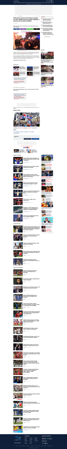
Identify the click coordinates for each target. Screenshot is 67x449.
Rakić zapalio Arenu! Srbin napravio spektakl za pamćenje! (31, 167)
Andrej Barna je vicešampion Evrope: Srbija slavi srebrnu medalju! (31, 427)
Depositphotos (49, 445)
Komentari (51, 16)
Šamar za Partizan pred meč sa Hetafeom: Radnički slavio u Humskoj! (30, 271)
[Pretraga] (46, 1)
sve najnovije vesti (47, 36)
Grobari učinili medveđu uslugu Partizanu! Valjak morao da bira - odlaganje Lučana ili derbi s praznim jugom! (31, 363)
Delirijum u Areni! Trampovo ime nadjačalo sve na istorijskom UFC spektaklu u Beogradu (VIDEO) (30, 208)
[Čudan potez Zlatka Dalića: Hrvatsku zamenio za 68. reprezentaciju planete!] (18, 237)
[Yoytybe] (51, 1)
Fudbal (24, 231)
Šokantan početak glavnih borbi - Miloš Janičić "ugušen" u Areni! (30, 183)
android (22, 127)
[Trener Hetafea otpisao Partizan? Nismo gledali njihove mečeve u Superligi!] (18, 379)
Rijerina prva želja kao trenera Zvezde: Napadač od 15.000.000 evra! (31, 403)
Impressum (24, 445)
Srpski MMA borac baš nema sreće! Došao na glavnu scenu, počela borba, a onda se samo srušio (36, 73)
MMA (14, 131)
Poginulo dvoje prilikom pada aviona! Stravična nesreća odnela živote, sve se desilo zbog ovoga (48, 26)
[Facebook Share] (16, 29)
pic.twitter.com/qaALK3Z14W (19, 97)
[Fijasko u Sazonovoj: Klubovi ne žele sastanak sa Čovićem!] (18, 245)
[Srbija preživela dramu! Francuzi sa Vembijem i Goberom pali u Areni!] (18, 346)
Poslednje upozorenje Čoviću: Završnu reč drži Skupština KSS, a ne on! (31, 260)
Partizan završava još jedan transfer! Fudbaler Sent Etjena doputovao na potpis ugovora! (31, 419)
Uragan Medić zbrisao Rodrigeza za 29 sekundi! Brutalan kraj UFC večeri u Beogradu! (31, 159)
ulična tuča (26, 131)
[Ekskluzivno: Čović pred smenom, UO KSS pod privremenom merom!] (18, 289)
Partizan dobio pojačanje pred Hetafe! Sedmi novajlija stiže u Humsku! (30, 296)
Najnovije (15, 2)
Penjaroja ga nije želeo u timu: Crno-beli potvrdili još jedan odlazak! (31, 337)
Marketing (28, 445)
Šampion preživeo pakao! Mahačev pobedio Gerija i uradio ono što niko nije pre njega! (22, 151)
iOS (19, 127)
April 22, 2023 (16, 82)
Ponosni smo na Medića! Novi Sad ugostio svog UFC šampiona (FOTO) (34, 151)
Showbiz (28, 2)
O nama (17, 445)
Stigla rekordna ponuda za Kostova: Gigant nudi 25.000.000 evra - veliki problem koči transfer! (31, 321)
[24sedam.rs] (16, 1)
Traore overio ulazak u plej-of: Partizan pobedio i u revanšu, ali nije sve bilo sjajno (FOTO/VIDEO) (31, 304)
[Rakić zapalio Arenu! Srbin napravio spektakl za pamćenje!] (18, 168)
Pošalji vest (32, 445)
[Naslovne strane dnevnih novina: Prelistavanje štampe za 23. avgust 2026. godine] (47, 68)
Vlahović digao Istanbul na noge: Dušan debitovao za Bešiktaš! (30, 329)
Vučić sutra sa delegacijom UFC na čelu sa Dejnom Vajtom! (31, 216)
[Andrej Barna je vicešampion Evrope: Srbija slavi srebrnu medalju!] (18, 429)
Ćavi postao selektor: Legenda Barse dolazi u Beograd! (31, 279)
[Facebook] (48, 1)
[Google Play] (49, 438)
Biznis (43, 2)
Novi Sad (36, 442)
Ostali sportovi (21, 70)
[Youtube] (28, 147)
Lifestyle (40, 2)
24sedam (29, 127)
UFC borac (32, 131)
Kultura (46, 2)
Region (36, 439)
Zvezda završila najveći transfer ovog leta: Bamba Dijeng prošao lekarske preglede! (31, 252)
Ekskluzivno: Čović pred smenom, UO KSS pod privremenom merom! (31, 288)
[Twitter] (52, 1)
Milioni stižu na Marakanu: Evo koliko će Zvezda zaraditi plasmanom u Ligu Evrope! (31, 353)
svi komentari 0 (27, 138)
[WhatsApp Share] (30, 29)
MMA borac (17, 131)
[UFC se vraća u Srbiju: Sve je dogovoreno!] (18, 201)
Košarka (24, 246)
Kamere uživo (19, 2)
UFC (29, 131)
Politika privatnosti (37, 445)
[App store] (44, 438)
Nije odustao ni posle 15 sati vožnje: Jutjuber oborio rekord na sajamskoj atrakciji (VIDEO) (48, 19)
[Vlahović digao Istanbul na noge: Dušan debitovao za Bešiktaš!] (18, 330)
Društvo (37, 2)
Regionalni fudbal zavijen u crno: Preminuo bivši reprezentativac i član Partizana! (31, 386)
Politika (23, 2)
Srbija (49, 2)
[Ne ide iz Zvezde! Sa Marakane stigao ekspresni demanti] (18, 396)
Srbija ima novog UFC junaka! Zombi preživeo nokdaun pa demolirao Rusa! (31, 192)
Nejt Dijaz (22, 52)
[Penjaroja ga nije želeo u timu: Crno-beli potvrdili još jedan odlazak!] (18, 338)
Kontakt (20, 445)
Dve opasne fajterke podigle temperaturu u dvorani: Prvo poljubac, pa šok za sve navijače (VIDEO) (36, 67)
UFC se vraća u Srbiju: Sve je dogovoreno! (29, 200)
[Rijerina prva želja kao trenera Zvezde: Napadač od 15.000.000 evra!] (18, 404)
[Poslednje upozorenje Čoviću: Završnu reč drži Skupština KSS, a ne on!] (18, 261)
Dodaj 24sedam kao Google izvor (27, 31)
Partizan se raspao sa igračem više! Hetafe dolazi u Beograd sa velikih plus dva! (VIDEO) (31, 411)
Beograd (36, 438)
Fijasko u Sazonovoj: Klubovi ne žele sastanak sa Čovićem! (31, 244)
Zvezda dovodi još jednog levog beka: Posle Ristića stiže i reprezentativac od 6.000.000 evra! (31, 312)
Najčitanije (47, 16)
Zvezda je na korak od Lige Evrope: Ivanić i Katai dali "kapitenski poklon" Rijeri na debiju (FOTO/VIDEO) (31, 371)
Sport (26, 2)
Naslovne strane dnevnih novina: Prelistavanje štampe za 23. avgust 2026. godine (47, 74)
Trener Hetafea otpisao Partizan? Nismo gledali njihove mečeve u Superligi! (30, 378)
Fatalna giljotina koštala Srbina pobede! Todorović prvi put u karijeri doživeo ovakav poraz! (31, 175)
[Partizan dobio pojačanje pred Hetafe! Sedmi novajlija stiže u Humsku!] (18, 297)
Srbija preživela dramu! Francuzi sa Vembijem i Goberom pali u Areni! (31, 345)
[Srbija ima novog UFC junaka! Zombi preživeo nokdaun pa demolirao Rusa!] (18, 193)
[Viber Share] (23, 29)
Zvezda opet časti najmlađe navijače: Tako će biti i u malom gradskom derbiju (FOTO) (47, 23)
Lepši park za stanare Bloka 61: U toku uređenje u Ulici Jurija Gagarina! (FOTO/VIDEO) (47, 85)
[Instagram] (49, 1)
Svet (31, 2)
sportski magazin (16, 133)
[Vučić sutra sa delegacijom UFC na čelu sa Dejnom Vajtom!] (18, 217)
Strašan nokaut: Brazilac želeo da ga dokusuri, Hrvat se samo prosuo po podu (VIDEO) (23, 67)
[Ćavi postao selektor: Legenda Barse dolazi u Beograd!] (18, 281)
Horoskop (52, 2)
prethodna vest (21, 149)
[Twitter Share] (37, 29)
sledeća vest (34, 149)
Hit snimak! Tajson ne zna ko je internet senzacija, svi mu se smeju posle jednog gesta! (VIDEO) (23, 73)
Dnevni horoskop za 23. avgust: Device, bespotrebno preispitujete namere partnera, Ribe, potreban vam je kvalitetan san (48, 29)
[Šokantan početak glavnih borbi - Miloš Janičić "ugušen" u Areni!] (18, 185)
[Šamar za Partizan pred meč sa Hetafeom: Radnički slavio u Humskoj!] (18, 272)
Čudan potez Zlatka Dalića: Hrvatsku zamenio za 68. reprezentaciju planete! (31, 236)
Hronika (34, 2)
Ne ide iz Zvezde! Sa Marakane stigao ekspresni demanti (31, 394)
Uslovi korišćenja (43, 445)
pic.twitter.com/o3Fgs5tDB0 (18, 81)
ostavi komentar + (35, 138)
